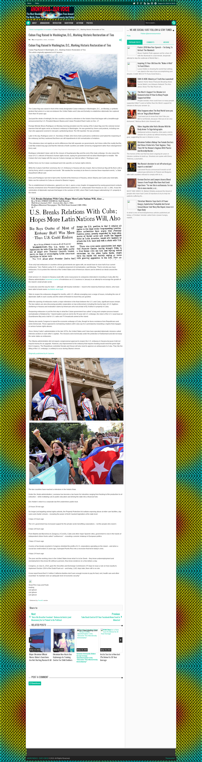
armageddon (38, 39)
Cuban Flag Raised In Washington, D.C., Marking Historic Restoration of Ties (71, 34)
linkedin (148, 3)
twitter (134, 3)
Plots (129, 36)
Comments (150, 42)
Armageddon (44, 23)
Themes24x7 (170, 758)
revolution (51, 39)
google (141, 3)
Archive (166, 42)
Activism (79, 23)
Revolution (57, 23)
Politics (89, 23)
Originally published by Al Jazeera (41, 353)
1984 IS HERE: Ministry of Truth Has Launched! (155, 78)
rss (145, 3)
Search (174, 23)
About (29, 3)
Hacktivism (69, 23)
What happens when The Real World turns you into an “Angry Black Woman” (155, 112)
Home (28, 23)
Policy (37, 3)
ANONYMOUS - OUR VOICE (37, 758)
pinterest (155, 3)
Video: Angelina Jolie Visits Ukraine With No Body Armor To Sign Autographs (154, 128)
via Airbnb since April (55, 289)
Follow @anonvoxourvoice (151, 34)
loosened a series (52, 279)
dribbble (152, 3)
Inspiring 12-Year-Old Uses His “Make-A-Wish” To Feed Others (155, 64)
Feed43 (40, 600)
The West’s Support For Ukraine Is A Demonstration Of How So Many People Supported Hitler (153, 95)
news (45, 39)
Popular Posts (134, 42)
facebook (137, 3)
